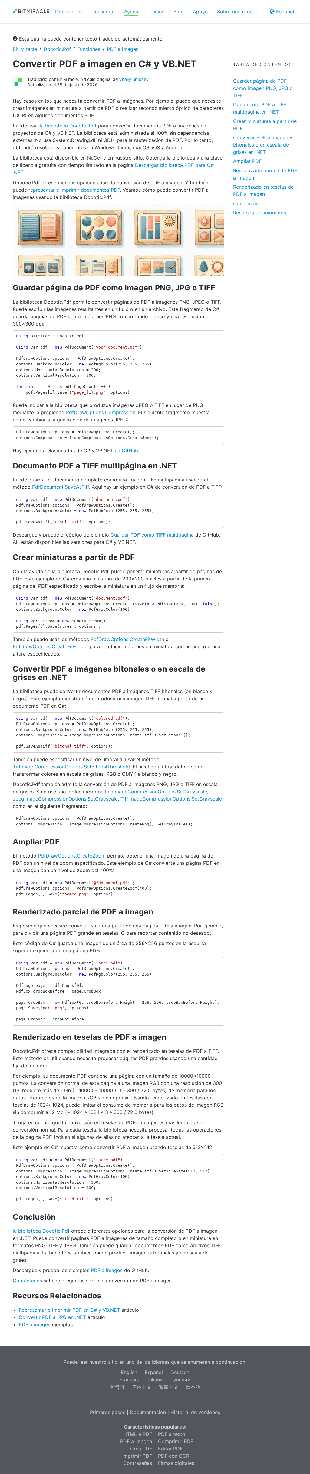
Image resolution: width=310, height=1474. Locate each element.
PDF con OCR (173, 1456)
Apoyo (200, 11)
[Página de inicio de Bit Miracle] (29, 11)
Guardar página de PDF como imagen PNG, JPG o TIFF (263, 88)
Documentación (148, 1412)
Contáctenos (27, 1280)
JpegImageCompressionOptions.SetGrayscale (65, 799)
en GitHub (126, 451)
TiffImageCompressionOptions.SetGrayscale (171, 799)
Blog (178, 11)
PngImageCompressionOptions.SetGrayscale (156, 791)
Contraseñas (137, 1463)
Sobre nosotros (234, 11)
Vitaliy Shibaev (134, 79)
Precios (155, 11)
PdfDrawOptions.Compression (100, 412)
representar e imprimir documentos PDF (74, 190)
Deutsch (179, 1372)
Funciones (89, 49)
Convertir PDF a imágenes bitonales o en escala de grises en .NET (263, 144)
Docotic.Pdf (68, 11)
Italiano (154, 1380)
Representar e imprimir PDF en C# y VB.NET (69, 1310)
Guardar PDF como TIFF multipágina (152, 535)
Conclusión (246, 203)
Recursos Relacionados (259, 213)
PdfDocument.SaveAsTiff (60, 487)
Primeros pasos (107, 1412)
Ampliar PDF (247, 161)
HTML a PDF (137, 1434)
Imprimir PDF (137, 1456)
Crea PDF (141, 1449)
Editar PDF (170, 1449)
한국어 (117, 1387)
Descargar (103, 11)
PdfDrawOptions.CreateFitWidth (127, 639)
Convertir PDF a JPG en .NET (52, 1317)
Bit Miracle (25, 49)
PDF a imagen (123, 49)
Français (129, 1380)
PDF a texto (171, 1434)
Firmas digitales (176, 1463)
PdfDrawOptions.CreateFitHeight (50, 646)
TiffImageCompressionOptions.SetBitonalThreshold (71, 767)
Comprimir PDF (175, 1441)
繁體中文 (168, 1387)
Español (284, 11)
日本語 (193, 1387)
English (129, 1372)
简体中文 (141, 1387)
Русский (180, 1380)
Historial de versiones (195, 1412)
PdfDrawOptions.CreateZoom (72, 856)
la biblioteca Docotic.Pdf (68, 126)
